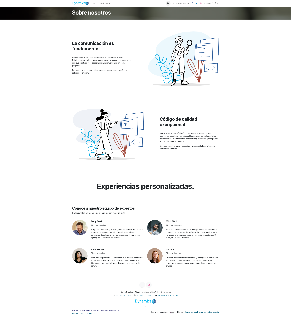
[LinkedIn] (196, 3)
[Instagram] (201, 3)
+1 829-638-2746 (144, 295)
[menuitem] (95, 3)
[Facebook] (192, 3)
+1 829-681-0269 (123, 295)
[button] (168, 3)
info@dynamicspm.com (168, 295)
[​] (145, 301)
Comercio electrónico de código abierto (202, 312)
